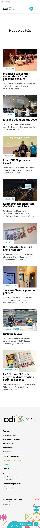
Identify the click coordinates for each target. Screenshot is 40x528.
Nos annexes (7, 448)
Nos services (7, 452)
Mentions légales (7, 501)
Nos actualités (8, 444)
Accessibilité (6, 504)
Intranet (6, 464)
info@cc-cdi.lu (7, 489)
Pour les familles (9, 435)
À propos (6, 431)
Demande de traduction (12, 460)
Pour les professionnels (11, 439)
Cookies (5, 503)
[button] (36, 524)
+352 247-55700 (8, 487)
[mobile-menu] (35, 8)
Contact (6, 469)
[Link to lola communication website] (21, 499)
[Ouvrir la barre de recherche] (31, 9)
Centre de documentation (12, 456)
